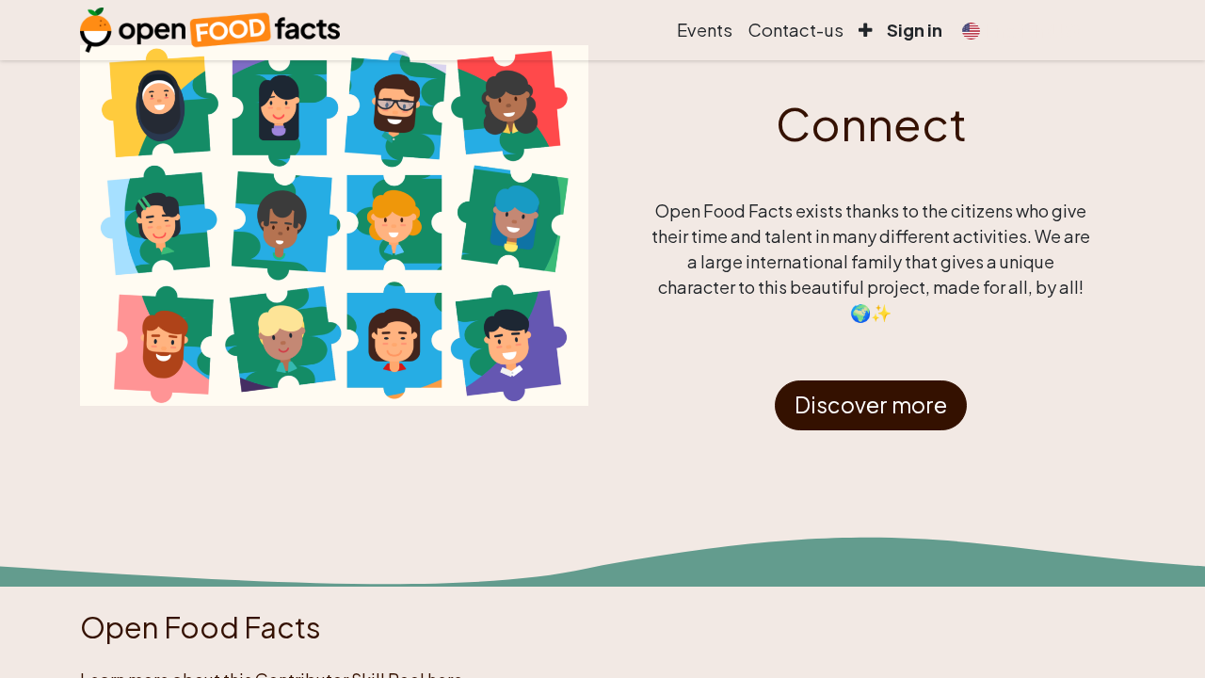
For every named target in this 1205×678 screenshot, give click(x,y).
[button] (865, 30)
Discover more (871, 404)
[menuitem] (704, 30)
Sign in (914, 29)
